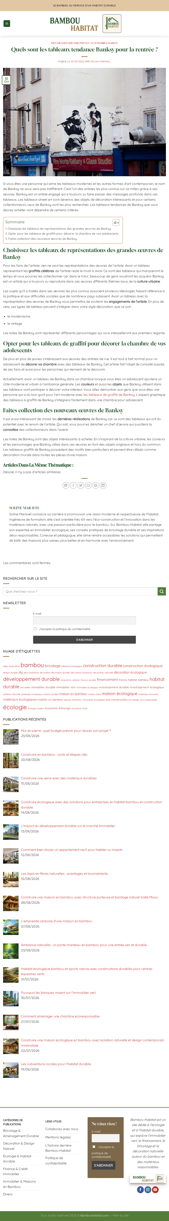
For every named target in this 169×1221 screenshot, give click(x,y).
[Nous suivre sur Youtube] (155, 1189)
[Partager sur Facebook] (73, 485)
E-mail (37, 613)
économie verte (79, 708)
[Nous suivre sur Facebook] (140, 1189)
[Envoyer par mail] (88, 485)
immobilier (25, 687)
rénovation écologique (94, 699)
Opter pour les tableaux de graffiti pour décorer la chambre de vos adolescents (63, 233)
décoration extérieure (81, 672)
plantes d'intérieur (73, 699)
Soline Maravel (100, 61)
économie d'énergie (58, 708)
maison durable (50, 694)
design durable (10, 672)
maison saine (94, 694)
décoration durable (60, 672)
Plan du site (121, 1215)
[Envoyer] (162, 591)
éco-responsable (148, 699)
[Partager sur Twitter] (80, 485)
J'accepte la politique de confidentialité (64, 629)
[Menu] (7, 23)
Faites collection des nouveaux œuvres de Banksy (42, 239)
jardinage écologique (31, 694)
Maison (112, 43)
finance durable (88, 680)
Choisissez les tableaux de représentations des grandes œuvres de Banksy (59, 229)
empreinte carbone (70, 680)
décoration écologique (130, 672)
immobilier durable (43, 687)
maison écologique (119, 693)
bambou (32, 664)
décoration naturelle (103, 672)
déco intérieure (31, 672)
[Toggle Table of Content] (114, 222)
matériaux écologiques (19, 699)
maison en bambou (73, 694)
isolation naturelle (11, 694)
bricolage (53, 666)
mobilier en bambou (50, 699)
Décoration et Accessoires (88, 43)
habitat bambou (138, 679)
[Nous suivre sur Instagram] (147, 1189)
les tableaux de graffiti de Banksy (109, 395)
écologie (15, 707)
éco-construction (117, 699)
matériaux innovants (148, 694)
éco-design (134, 699)
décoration (45, 672)
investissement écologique (147, 687)
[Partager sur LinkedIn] (103, 485)
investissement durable (114, 687)
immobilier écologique (87, 687)
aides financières (11, 666)
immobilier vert (66, 687)
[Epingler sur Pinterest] (95, 485)
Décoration (59, 43)
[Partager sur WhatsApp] (65, 485)
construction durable (102, 665)
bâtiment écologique (71, 666)
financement (107, 679)
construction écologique (143, 666)
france (123, 679)
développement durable (31, 679)
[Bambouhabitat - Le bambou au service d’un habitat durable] (85, 23)
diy (21, 672)
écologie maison (36, 708)
